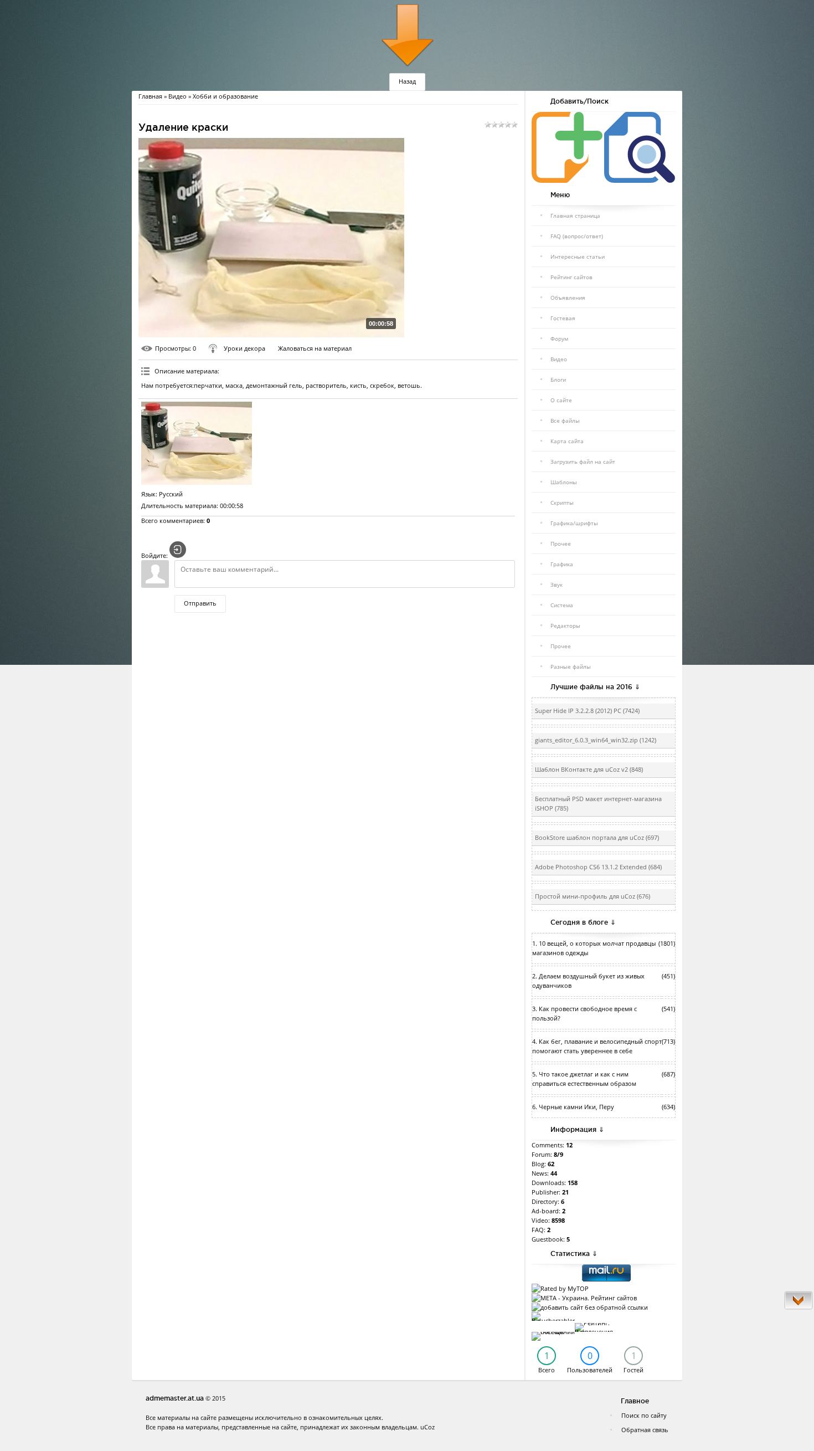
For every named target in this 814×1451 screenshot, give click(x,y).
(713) (668, 1041)
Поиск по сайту (644, 1415)
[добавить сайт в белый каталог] (590, 1307)
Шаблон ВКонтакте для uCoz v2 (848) (589, 769)
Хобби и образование (225, 96)
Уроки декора (244, 348)
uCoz (427, 1427)
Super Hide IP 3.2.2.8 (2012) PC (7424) (587, 711)
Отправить (200, 603)
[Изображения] (196, 443)
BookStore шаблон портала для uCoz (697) (597, 838)
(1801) (666, 943)
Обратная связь (644, 1430)
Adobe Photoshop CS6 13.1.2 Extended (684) (598, 867)
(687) (668, 1074)
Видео (177, 96)
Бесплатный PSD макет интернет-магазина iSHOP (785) (598, 803)
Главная (150, 96)
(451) (668, 976)
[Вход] (177, 549)
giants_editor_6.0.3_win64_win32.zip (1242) (595, 740)
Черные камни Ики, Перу (576, 1107)
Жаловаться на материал (315, 348)
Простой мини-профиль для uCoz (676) (592, 896)
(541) (668, 1009)
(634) (668, 1107)
